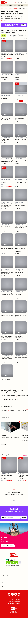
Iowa (6, 8)
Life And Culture (18, 403)
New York (12, 410)
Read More (3, 20)
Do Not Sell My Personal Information (14, 601)
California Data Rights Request (14, 603)
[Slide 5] (22, 114)
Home (2, 8)
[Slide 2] (6, 50)
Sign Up (24, 517)
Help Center (4, 444)
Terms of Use (10, 599)
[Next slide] (26, 5)
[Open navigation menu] (25, 2)
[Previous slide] (1, 5)
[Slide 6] (23, 114)
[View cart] (21, 2)
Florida (18, 410)
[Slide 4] (8, 135)
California (4, 410)
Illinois (24, 410)
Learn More (20, 5)
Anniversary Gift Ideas (14, 8)
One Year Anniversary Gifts (8, 395)
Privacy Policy (17, 599)
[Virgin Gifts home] (4, 2)
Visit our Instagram (8, 545)
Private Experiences (7, 403)
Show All (25, 455)
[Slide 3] (14, 500)
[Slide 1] (5, 50)
